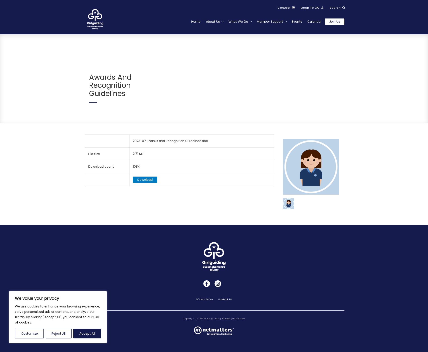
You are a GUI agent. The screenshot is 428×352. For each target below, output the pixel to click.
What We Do (238, 21)
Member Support (270, 21)
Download (145, 179)
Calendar (314, 21)
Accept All (87, 333)
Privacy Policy (204, 299)
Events (297, 21)
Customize (29, 333)
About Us (213, 21)
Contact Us (225, 299)
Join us (334, 21)
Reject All (58, 333)
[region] (58, 317)
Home (196, 21)
